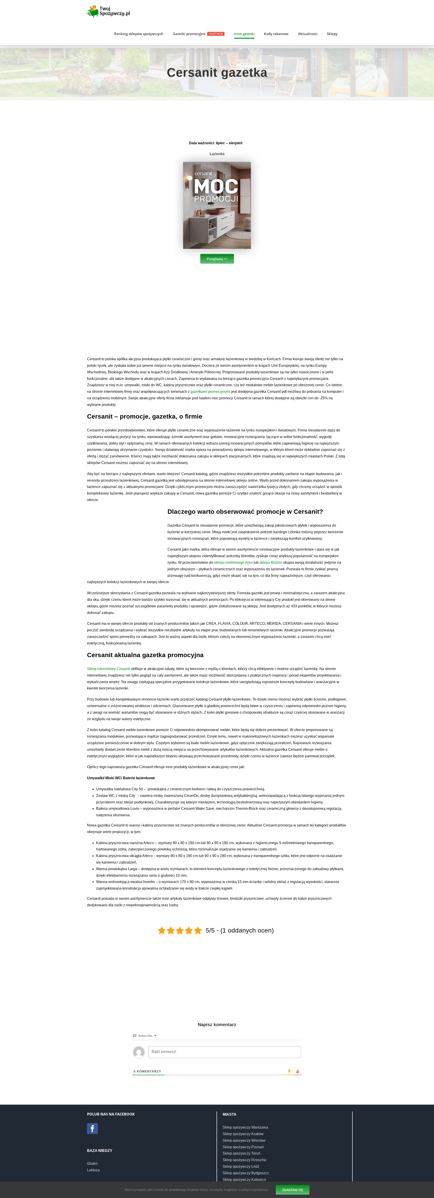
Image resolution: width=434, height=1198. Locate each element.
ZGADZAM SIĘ (292, 1190)
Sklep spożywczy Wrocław (244, 1140)
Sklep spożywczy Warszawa (245, 1127)
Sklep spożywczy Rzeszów (244, 1160)
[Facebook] (92, 1128)
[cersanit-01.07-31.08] (217, 164)
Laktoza (93, 1170)
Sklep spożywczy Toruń (241, 1153)
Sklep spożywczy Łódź (241, 1166)
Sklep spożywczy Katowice (244, 1179)
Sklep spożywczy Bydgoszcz (246, 1173)
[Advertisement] (217, 118)
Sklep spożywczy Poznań (243, 1147)
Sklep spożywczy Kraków (243, 1134)
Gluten (92, 1163)
